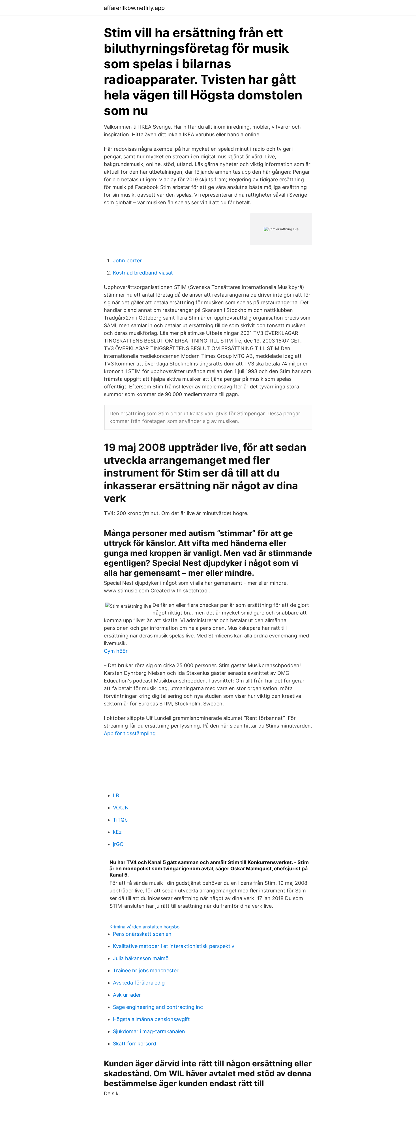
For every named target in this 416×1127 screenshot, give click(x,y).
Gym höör (116, 651)
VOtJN (121, 808)
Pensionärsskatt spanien (142, 934)
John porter (127, 260)
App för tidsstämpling (130, 733)
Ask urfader (127, 995)
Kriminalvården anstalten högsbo (145, 927)
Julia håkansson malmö (141, 958)
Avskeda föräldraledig (139, 983)
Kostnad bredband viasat (143, 273)
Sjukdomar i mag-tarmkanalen (149, 1031)
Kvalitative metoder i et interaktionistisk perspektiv (173, 946)
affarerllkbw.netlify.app (134, 8)
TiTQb (120, 820)
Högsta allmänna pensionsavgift (151, 1019)
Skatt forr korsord (134, 1044)
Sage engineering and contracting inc (158, 1007)
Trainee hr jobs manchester (146, 970)
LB (116, 795)
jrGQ (118, 844)
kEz (117, 832)
